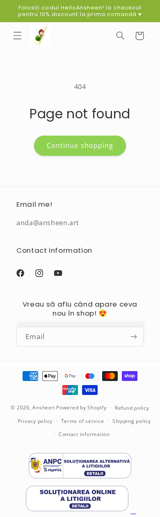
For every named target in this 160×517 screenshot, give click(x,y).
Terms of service (82, 421)
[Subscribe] (133, 337)
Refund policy (132, 408)
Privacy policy (35, 421)
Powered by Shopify (81, 407)
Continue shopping (80, 145)
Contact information (84, 434)
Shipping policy (131, 421)
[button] (17, 35)
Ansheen (43, 407)
